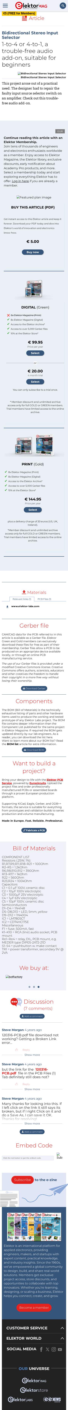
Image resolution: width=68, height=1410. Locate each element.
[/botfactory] (34, 977)
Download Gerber (35, 688)
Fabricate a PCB (35, 830)
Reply (26, 1050)
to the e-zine (35, 1180)
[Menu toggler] (5, 5)
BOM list (13, 744)
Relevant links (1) (22, 599)
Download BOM (35, 749)
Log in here (20, 181)
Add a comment (33, 1016)
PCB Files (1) (44, 599)
